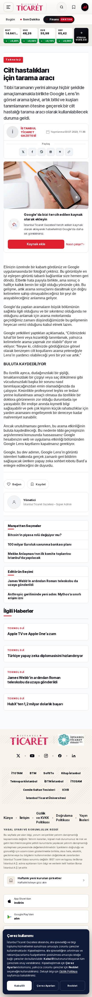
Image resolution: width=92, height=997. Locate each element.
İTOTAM (17, 773)
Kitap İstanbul (71, 773)
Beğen (16, 484)
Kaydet (41, 484)
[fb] (59, 755)
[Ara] (62, 7)
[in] (73, 755)
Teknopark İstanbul (23, 781)
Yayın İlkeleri (84, 818)
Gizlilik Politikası (68, 971)
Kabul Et (19, 985)
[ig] (46, 755)
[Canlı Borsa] (84, 7)
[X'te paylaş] (23, 152)
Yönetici (29, 500)
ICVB (65, 789)
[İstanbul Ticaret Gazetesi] (31, 7)
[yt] (32, 755)
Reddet (72, 985)
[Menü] (8, 7)
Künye (8, 818)
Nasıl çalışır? (75, 244)
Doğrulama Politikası (64, 818)
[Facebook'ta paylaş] (32, 152)
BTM (33, 773)
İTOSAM (76, 781)
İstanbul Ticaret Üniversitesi (46, 798)
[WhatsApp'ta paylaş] (42, 152)
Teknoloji (13, 59)
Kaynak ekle (36, 244)
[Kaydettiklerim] (74, 7)
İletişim (24, 818)
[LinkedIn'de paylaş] (51, 152)
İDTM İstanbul (53, 781)
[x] (18, 755)
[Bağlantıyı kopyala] (69, 152)
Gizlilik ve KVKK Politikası (42, 817)
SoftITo (48, 773)
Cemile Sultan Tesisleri (39, 789)
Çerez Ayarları (46, 985)
